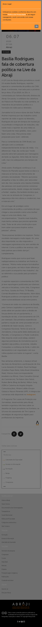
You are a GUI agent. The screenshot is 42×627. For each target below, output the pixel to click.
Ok (36, 26)
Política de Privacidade (17, 15)
